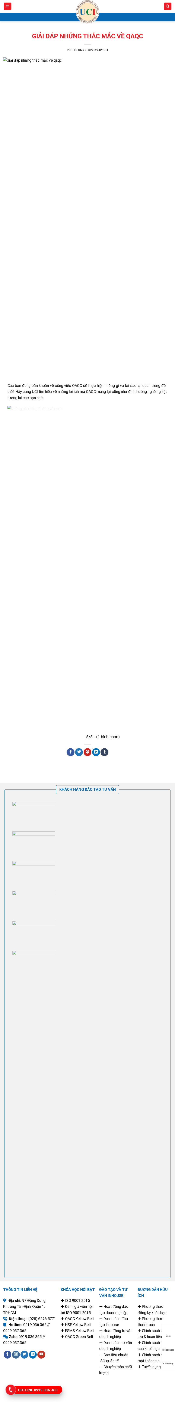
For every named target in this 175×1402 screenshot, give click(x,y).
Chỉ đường (168, 1363)
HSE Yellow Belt (78, 1325)
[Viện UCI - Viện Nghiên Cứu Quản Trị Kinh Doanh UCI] (87, 12)
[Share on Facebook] (70, 752)
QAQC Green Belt (79, 1337)
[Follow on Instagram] (16, 1355)
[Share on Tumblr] (104, 752)
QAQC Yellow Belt (79, 1319)
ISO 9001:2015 (77, 1300)
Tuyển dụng (151, 1367)
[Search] (167, 6)
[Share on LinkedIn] (96, 752)
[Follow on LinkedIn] (33, 1355)
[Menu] (7, 6)
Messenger (168, 1350)
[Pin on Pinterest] (87, 752)
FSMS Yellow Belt (79, 1331)
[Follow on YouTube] (41, 1355)
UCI (106, 50)
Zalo (168, 1336)
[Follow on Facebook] (7, 1355)
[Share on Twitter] (79, 752)
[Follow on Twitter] (24, 1355)
